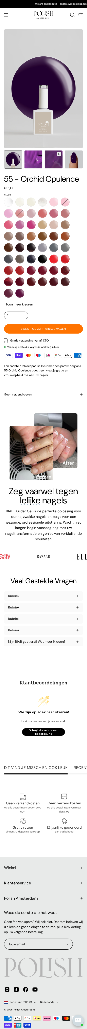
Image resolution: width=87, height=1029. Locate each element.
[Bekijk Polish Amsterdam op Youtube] (35, 989)
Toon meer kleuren (19, 304)
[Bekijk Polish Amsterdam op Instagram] (7, 989)
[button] (72, 15)
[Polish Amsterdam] (43, 15)
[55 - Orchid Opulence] (13, 159)
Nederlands (47, 1002)
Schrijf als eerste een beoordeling (43, 732)
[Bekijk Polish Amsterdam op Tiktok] (16, 989)
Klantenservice (17, 883)
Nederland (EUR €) (21, 1002)
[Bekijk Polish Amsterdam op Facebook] (26, 989)
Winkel (10, 867)
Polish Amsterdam (21, 898)
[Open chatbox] (78, 1020)
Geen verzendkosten (18, 394)
